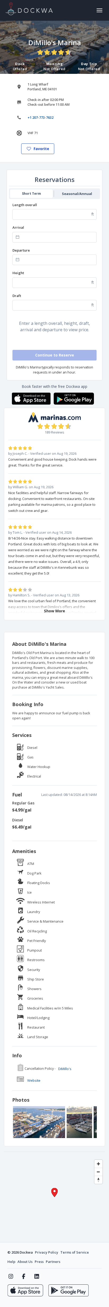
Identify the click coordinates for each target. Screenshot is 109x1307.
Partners (53, 1261)
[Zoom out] (98, 1172)
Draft (16, 295)
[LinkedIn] (36, 1276)
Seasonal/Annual (77, 193)
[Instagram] (10, 1276)
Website (33, 1080)
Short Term (31, 193)
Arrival (18, 227)
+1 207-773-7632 (40, 117)
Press (39, 1261)
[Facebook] (23, 1276)
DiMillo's (64, 1068)
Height (18, 272)
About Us (25, 1261)
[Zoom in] (98, 1164)
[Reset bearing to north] (98, 1180)
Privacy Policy (46, 1252)
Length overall (24, 204)
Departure (21, 250)
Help (11, 1261)
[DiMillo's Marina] (39, 1122)
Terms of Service (74, 1252)
